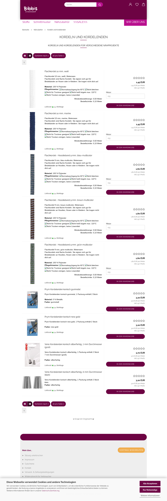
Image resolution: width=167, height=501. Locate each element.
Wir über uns (135, 22)
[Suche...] (99, 4)
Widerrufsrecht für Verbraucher (38, 476)
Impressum (29, 460)
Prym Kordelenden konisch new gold (62, 317)
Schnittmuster (42, 22)
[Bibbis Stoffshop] (31, 10)
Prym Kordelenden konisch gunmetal (62, 289)
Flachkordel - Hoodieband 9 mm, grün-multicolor (69, 244)
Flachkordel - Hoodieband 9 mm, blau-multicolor (68, 155)
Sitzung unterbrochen (34, 455)
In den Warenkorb (125, 105)
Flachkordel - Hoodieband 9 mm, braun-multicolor (69, 200)
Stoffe (26, 22)
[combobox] (41, 55)
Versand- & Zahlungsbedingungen (39, 472)
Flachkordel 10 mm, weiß (57, 71)
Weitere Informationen (150, 495)
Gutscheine (29, 464)
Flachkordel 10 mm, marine (58, 113)
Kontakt (28, 468)
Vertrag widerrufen (131, 450)
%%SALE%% (80, 22)
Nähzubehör (62, 22)
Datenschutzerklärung (50, 491)
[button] (130, 4)
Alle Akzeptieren (150, 484)
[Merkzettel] (137, 4)
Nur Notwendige (150, 490)
